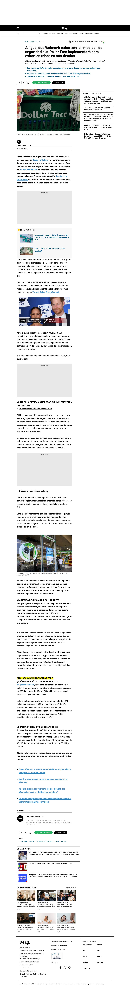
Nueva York (60, 33)
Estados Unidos (53, 841)
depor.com (59, 984)
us (84, 951)
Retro (99, 956)
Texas (53, 33)
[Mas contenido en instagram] (69, 967)
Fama (85, 956)
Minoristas (41, 841)
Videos (99, 945)
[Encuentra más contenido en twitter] (24, 82)
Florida (40, 33)
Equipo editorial (25, 948)
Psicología (68, 33)
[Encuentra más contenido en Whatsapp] (28, 82)
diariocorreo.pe (81, 984)
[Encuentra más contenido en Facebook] (19, 82)
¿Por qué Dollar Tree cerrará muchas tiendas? (50, 249)
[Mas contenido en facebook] (60, 967)
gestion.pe (50, 984)
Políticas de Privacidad (59, 945)
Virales (85, 962)
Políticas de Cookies (58, 950)
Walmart (32, 841)
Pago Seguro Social (86, 33)
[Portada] (25, 946)
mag (102, 984)
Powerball (75, 33)
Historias (86, 968)
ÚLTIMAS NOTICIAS (92, 94)
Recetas (100, 962)
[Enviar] (18, 34)
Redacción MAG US (24, 146)
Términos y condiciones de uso (61, 941)
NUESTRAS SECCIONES (89, 941)
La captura (97, 33)
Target (63, 841)
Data (98, 951)
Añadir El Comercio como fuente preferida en (87, 42)
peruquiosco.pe (93, 984)
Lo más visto (24, 849)
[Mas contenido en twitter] (65, 967)
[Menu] (19, 28)
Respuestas (87, 945)
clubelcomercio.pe (37, 984)
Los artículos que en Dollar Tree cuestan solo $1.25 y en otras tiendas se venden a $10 (52, 237)
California (47, 33)
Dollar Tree (23, 841)
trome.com (69, 984)
